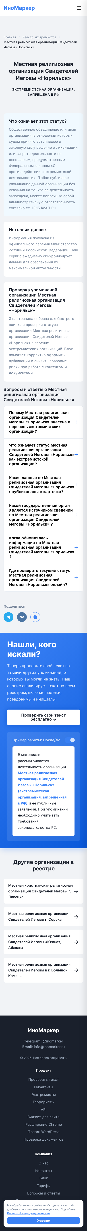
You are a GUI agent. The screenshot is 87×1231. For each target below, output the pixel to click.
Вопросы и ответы (43, 1193)
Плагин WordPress (43, 1131)
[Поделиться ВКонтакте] (22, 617)
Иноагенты (43, 1087)
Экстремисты (43, 1094)
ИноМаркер (19, 8)
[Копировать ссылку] (35, 617)
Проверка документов (43, 1139)
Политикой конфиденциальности (28, 1213)
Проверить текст (43, 1079)
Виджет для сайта (43, 1117)
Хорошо (43, 1220)
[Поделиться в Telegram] (8, 617)
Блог (43, 1178)
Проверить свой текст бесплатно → (43, 717)
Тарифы (43, 1185)
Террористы (43, 1102)
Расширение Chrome (43, 1124)
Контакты (43, 1170)
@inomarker (53, 1041)
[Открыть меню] (79, 8)
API (43, 1109)
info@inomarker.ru (49, 1046)
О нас (43, 1163)
